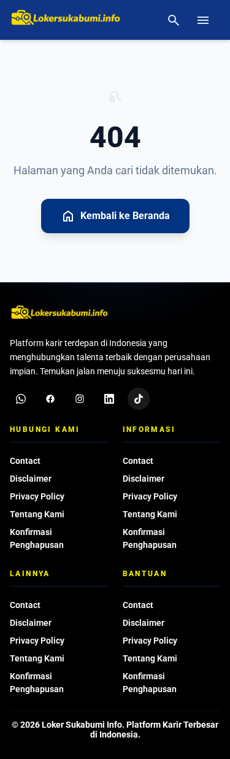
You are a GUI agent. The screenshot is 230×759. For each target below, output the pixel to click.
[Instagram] (80, 399)
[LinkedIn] (109, 399)
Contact (25, 461)
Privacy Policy (37, 496)
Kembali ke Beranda (115, 216)
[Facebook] (50, 399)
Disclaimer (31, 479)
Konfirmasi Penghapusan (37, 538)
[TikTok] (139, 399)
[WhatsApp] (21, 399)
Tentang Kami (37, 514)
